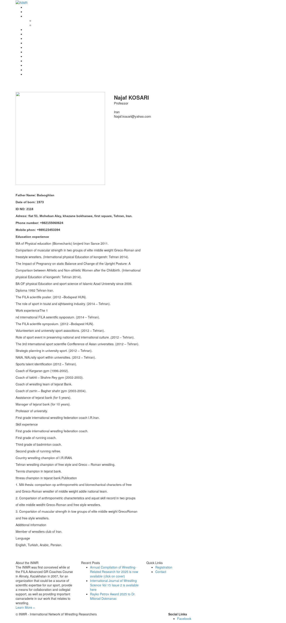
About (38, 20)
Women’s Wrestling (38, 47)
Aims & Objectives (46, 25)
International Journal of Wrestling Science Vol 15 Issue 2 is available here (114, 585)
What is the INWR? (38, 16)
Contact (30, 69)
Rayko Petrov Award (39, 29)
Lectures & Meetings (39, 38)
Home (29, 7)
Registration (33, 52)
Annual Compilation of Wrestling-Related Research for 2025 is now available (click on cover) (114, 571)
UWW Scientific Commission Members (52, 74)
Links (28, 61)
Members (31, 56)
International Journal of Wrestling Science (54, 34)
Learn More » (25, 607)
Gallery (30, 65)
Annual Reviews (36, 43)
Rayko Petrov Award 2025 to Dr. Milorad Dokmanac (112, 596)
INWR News (33, 11)
